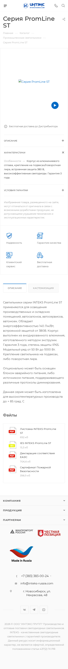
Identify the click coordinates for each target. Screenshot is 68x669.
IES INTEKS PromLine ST (35, 443)
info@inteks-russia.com (36, 583)
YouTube (44, 610)
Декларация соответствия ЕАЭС (37, 455)
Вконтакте (24, 610)
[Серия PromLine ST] (34, 81)
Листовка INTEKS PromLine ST (38, 430)
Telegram (34, 610)
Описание (15, 288)
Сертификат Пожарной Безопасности (35, 469)
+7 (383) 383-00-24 (35, 576)
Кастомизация (43, 288)
